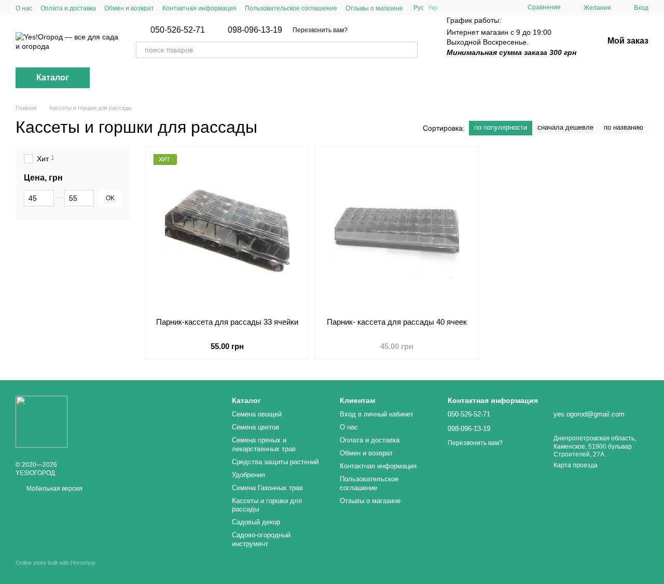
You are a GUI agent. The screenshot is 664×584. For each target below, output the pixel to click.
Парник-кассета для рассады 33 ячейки (227, 321)
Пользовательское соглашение (291, 8)
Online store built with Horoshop (55, 563)
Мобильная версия (53, 488)
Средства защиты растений (275, 462)
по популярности (500, 127)
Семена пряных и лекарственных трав (264, 444)
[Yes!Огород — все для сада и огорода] (41, 421)
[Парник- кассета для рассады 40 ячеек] (396, 232)
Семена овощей (257, 414)
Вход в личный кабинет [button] (376, 414)
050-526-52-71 (177, 30)
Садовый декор (256, 522)
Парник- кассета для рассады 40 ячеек (397, 321)
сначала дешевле (565, 127)
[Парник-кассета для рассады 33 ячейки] (227, 232)
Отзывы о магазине (374, 8)
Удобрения (248, 475)
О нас (24, 8)
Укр (433, 8)
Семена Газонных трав (267, 488)
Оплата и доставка (68, 8)
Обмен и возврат (129, 8)
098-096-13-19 (255, 30)
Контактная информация (199, 8)
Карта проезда (576, 465)
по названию (623, 127)
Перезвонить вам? (320, 30)
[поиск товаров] (409, 49)
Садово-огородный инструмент (261, 539)
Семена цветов (255, 427)
